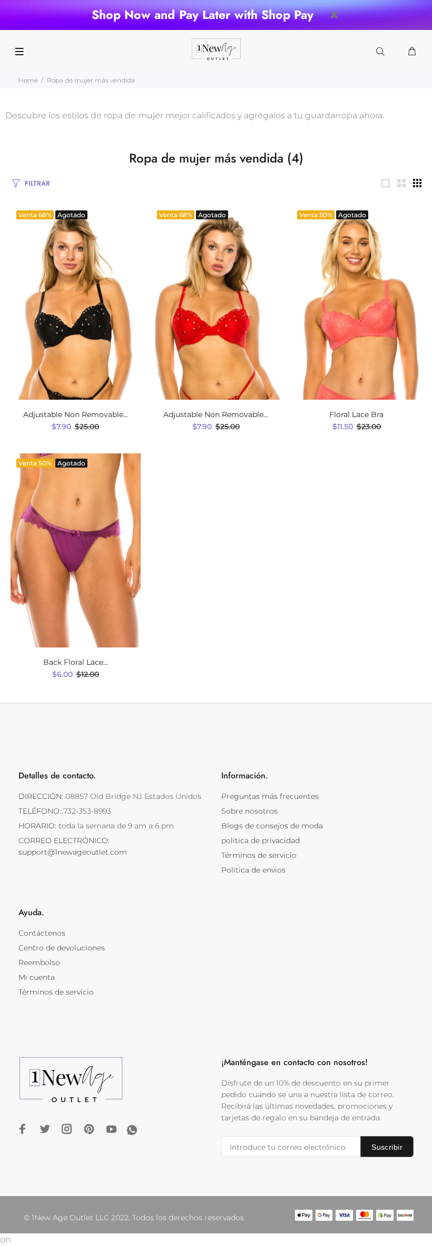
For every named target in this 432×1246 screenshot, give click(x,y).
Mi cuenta (36, 977)
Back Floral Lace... (75, 662)
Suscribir (386, 1147)
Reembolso (39, 962)
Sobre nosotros (249, 811)
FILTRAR (37, 183)
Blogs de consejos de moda (272, 825)
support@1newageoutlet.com (72, 852)
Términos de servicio (259, 855)
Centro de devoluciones (61, 948)
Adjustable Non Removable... (75, 414)
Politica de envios (253, 870)
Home (28, 80)
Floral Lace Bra (356, 414)
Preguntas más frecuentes (270, 796)
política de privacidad (260, 840)
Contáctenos (41, 933)
